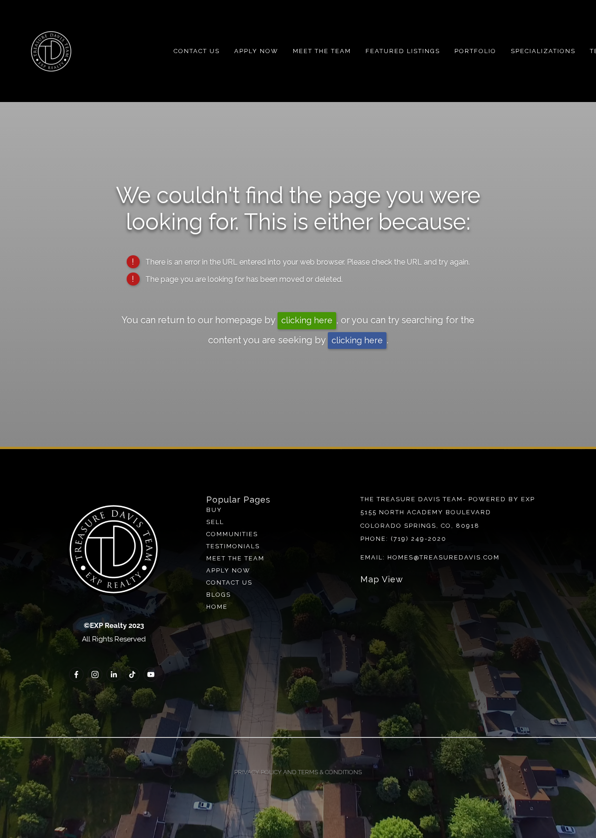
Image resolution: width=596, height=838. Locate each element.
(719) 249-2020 (419, 538)
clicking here (306, 320)
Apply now (228, 570)
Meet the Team (322, 51)
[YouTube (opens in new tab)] (150, 674)
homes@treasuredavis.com (443, 557)
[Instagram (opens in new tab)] (95, 674)
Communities (232, 534)
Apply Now (256, 51)
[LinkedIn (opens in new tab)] (113, 674)
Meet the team (235, 558)
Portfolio (475, 51)
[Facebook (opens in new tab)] (76, 674)
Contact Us (197, 51)
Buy (214, 509)
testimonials (233, 546)
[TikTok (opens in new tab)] (132, 674)
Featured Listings (403, 51)
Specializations (543, 51)
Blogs (218, 594)
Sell (215, 521)
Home (217, 606)
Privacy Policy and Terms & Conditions (298, 772)
